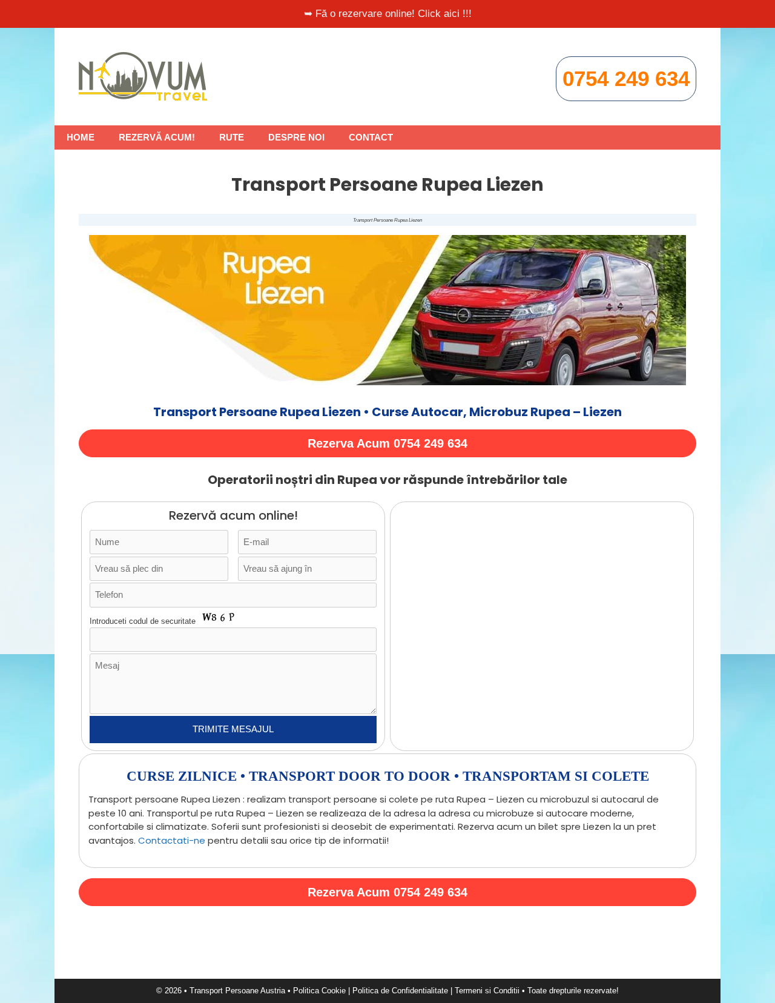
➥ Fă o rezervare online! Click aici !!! (388, 13)
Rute (231, 137)
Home (80, 137)
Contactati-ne (171, 840)
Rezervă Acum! (157, 137)
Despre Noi (296, 137)
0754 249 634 (626, 78)
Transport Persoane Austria (237, 990)
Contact (371, 137)
